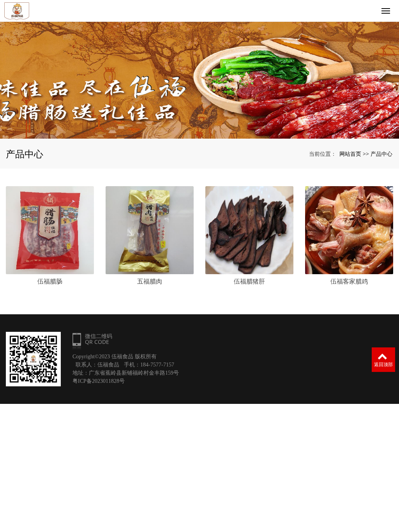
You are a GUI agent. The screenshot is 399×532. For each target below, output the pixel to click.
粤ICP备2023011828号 (98, 381)
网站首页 (350, 153)
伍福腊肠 (49, 281)
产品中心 (381, 153)
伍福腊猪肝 (249, 281)
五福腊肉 (149, 281)
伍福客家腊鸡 (349, 281)
